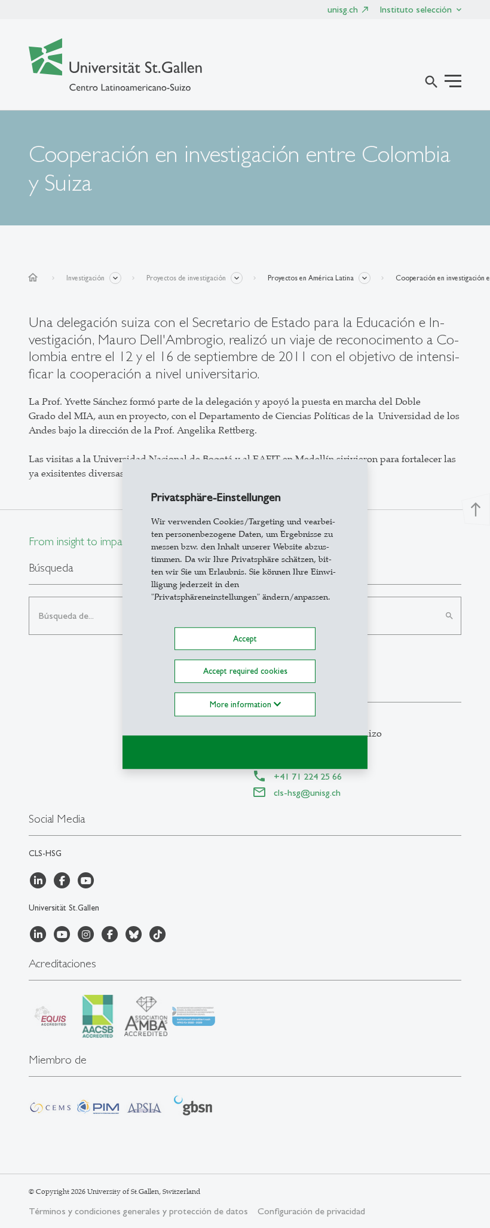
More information (242, 704)
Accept (245, 638)
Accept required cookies (245, 671)
